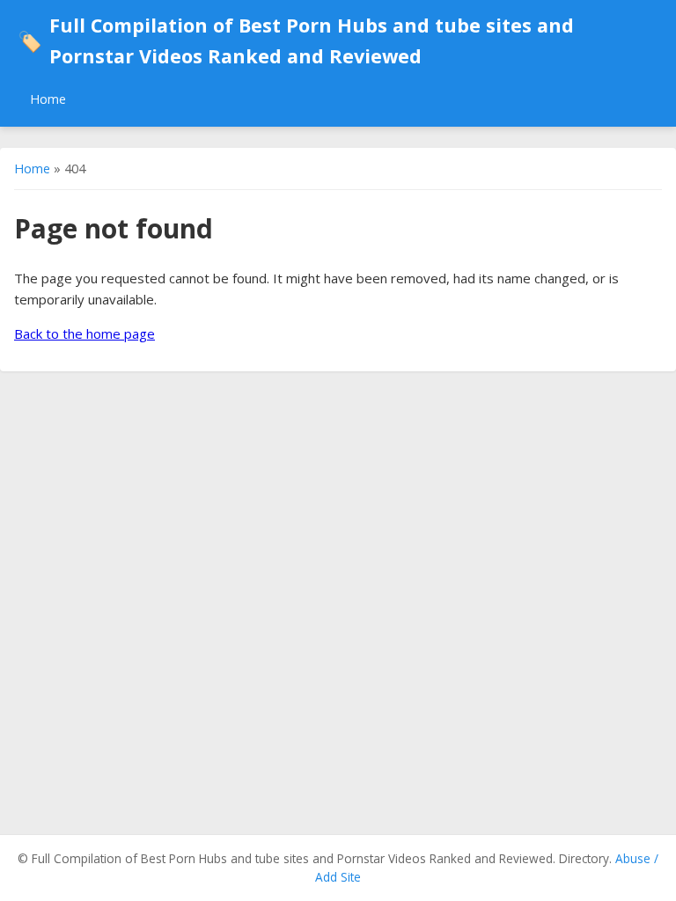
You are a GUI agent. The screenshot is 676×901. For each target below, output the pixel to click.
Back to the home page (84, 333)
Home (48, 99)
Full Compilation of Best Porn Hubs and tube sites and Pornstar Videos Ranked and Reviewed (296, 40)
